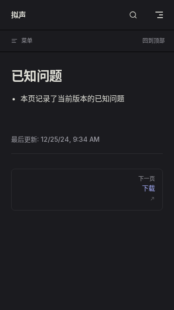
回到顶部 (153, 40)
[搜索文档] (133, 15)
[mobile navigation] (159, 15)
